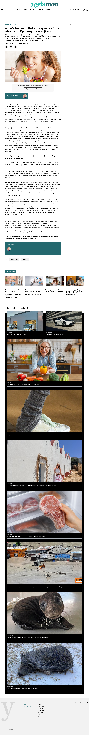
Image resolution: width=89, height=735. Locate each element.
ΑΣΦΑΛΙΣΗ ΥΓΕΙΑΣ (27, 706)
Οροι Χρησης (85, 727)
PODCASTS (48, 9)
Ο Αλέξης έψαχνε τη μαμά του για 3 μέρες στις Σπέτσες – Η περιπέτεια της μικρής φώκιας (27, 637)
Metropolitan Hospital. (30, 238)
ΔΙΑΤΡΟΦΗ (40, 9)
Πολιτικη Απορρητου (52, 727)
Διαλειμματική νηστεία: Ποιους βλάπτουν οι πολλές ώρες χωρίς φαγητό (23, 384)
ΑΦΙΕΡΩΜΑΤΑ (40, 712)
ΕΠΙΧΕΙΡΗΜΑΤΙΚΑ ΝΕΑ (42, 710)
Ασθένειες (25, 259)
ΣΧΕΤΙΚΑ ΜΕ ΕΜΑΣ (36, 727)
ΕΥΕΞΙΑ (25, 9)
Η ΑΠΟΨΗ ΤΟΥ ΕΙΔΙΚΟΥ (10, 24)
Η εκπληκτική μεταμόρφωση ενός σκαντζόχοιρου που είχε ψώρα (22, 688)
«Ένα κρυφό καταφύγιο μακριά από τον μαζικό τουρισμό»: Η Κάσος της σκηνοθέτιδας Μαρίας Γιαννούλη (31, 485)
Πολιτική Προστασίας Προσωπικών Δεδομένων (69, 727)
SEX (39, 716)
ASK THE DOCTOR (41, 706)
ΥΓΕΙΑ (18, 9)
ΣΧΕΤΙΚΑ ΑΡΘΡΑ (11, 271)
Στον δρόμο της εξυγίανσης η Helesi (16, 334)
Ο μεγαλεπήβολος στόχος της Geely (55, 334)
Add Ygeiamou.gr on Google (32, 89)
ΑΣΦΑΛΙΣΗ (32, 9)
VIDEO (39, 704)
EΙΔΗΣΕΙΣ (40, 702)
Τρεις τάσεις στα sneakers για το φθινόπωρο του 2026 (20, 435)
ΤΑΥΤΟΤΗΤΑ (44, 727)
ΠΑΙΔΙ (39, 714)
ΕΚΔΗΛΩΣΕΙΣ (40, 708)
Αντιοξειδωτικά (14, 259)
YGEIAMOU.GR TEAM (9, 43)
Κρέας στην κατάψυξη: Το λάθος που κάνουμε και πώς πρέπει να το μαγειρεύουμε (26, 536)
